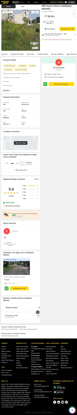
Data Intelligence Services (38, 369)
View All (36, 179)
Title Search (49, 349)
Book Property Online (22, 367)
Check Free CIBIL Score (52, 363)
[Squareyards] (5, 2)
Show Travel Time (21, 170)
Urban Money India (21, 353)
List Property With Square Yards (38, 350)
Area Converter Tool (51, 374)
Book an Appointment (61, 84)
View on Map (22, 143)
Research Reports (66, 353)
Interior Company (21, 358)
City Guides (64, 356)
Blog (62, 346)
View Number (51, 29)
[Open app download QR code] (75, 14)
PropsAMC (19, 365)
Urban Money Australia (22, 356)
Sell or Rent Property (56, 2)
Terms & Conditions (6, 370)
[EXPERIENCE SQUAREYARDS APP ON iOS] (58, 393)
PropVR (18, 363)
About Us (3, 346)
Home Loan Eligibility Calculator (51, 366)
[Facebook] (54, 402)
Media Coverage (5, 351)
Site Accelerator (35, 358)
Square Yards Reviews (7, 360)
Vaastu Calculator (50, 351)
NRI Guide (63, 365)
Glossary (63, 349)
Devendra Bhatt (58, 68)
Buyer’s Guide (64, 358)
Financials (4, 353)
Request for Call (68, 29)
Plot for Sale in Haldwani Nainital (28, 329)
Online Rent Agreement (52, 358)
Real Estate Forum (66, 351)
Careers (3, 349)
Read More (6, 90)
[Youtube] (62, 402)
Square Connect (35, 353)
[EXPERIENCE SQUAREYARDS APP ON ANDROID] (59, 389)
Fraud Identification (6, 375)
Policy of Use (5, 372)
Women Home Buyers (67, 367)
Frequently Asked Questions (6, 357)
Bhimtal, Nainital (11, 307)
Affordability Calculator (52, 356)
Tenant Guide (64, 363)
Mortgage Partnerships (37, 371)
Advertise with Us (36, 364)
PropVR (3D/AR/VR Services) (36, 361)
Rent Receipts (50, 360)
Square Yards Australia (22, 351)
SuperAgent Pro (35, 374)
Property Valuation (51, 346)
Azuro (17, 360)
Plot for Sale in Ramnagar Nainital (10, 329)
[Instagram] (66, 402)
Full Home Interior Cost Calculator (52, 370)
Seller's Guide (64, 360)
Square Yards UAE (21, 349)
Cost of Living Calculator (52, 353)
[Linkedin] (58, 402)
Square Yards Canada (22, 346)
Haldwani (6, 117)
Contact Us (4, 362)
